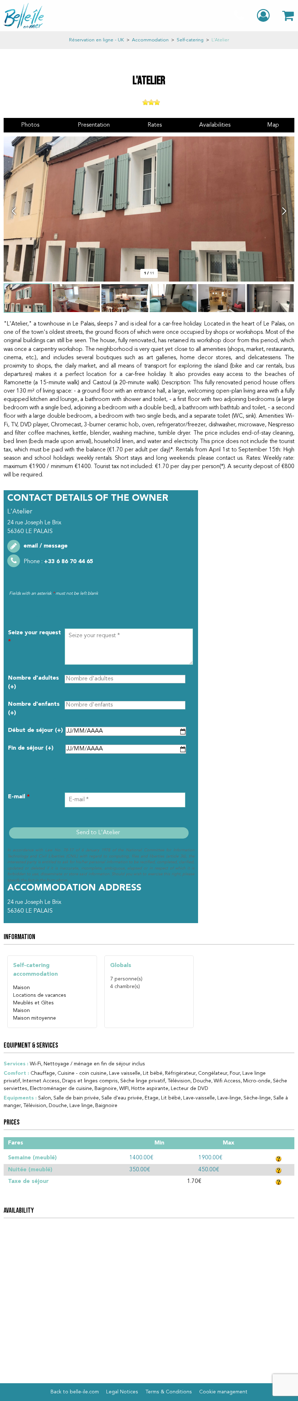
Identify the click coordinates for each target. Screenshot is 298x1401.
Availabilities (214, 125)
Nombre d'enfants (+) (34, 708)
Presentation (94, 125)
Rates (155, 125)
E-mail (19, 797)
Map (273, 125)
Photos (30, 125)
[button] (288, 15)
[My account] (264, 15)
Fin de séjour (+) (30, 748)
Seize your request (34, 637)
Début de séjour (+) (35, 730)
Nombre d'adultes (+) (33, 682)
